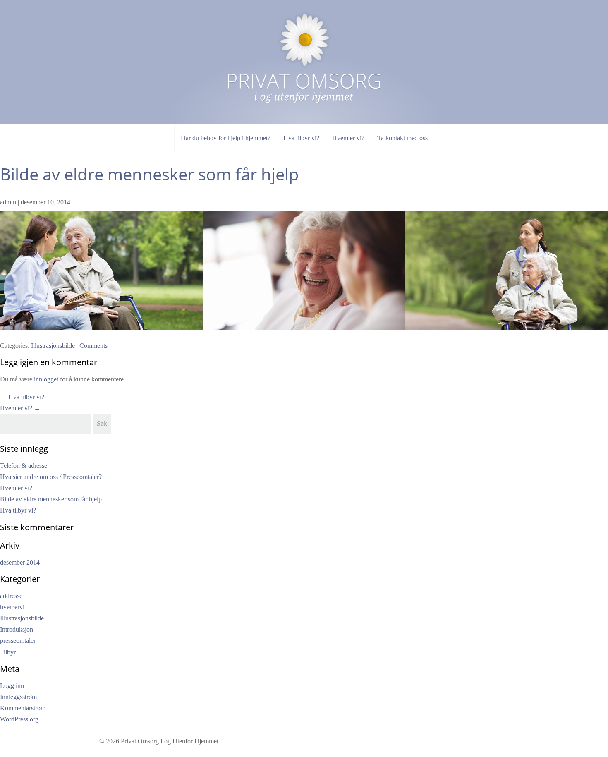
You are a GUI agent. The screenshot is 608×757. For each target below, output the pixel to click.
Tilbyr (8, 652)
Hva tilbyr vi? (301, 137)
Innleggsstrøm (18, 696)
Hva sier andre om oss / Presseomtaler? (51, 476)
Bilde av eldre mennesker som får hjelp (149, 174)
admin (8, 202)
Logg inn (12, 685)
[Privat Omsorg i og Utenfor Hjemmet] (304, 51)
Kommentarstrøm (22, 707)
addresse (11, 595)
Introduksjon (16, 629)
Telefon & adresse (23, 465)
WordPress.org (19, 719)
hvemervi (12, 607)
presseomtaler (18, 640)
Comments (93, 345)
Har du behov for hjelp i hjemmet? (225, 137)
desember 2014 (20, 562)
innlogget (46, 379)
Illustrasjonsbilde (53, 345)
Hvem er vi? (348, 137)
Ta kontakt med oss (402, 137)
